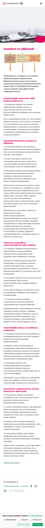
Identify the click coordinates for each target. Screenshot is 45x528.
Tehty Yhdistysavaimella (16, 491)
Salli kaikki (37, 524)
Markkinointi (37, 520)
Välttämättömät (11, 520)
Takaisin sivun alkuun (12, 463)
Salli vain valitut (23, 524)
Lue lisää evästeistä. (35, 516)
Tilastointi (24, 520)
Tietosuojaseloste (11, 486)
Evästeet (24, 486)
